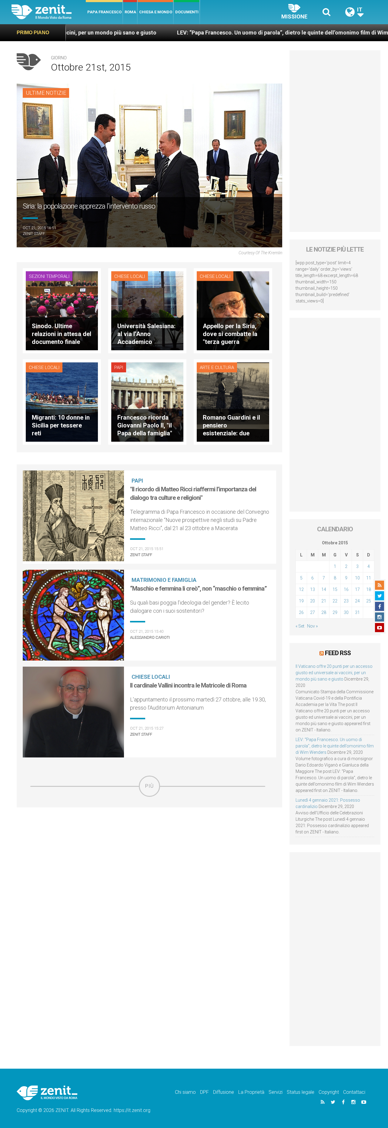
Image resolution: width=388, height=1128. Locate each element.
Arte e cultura (217, 367)
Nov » (312, 626)
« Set (300, 626)
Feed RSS (338, 653)
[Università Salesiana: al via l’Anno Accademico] (147, 310)
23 (346, 601)
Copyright (329, 1092)
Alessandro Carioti (150, 637)
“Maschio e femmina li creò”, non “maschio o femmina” (198, 588)
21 (323, 601)
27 (312, 612)
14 (323, 589)
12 (301, 589)
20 (312, 601)
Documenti (187, 12)
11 (368, 578)
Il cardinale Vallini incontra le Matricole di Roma (188, 685)
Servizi (276, 1092)
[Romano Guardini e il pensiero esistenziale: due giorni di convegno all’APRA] (233, 401)
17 (357, 589)
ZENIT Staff (34, 233)
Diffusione (223, 1092)
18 (368, 589)
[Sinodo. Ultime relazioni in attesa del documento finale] (62, 310)
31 (357, 612)
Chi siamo (185, 1092)
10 (357, 578)
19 (301, 601)
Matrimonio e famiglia (164, 580)
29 (335, 612)
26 (301, 612)
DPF (204, 1092)
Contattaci (354, 1092)
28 (323, 612)
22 (335, 601)
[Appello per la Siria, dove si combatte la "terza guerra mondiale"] (233, 310)
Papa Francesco (104, 12)
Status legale (300, 1092)
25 (368, 601)
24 (357, 601)
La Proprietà (251, 1092)
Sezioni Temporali (49, 276)
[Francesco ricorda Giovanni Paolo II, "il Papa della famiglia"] (147, 401)
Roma (130, 12)
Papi (118, 367)
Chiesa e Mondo (155, 12)
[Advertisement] (149, 839)
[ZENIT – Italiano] (49, 12)
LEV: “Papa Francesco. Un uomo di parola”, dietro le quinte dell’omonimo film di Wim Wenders (238, 32)
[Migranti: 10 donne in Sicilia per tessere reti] (62, 401)
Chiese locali (129, 276)
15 (335, 589)
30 (346, 612)
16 (346, 589)
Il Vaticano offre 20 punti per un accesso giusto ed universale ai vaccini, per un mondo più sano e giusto (334, 672)
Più (149, 786)
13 (312, 589)
